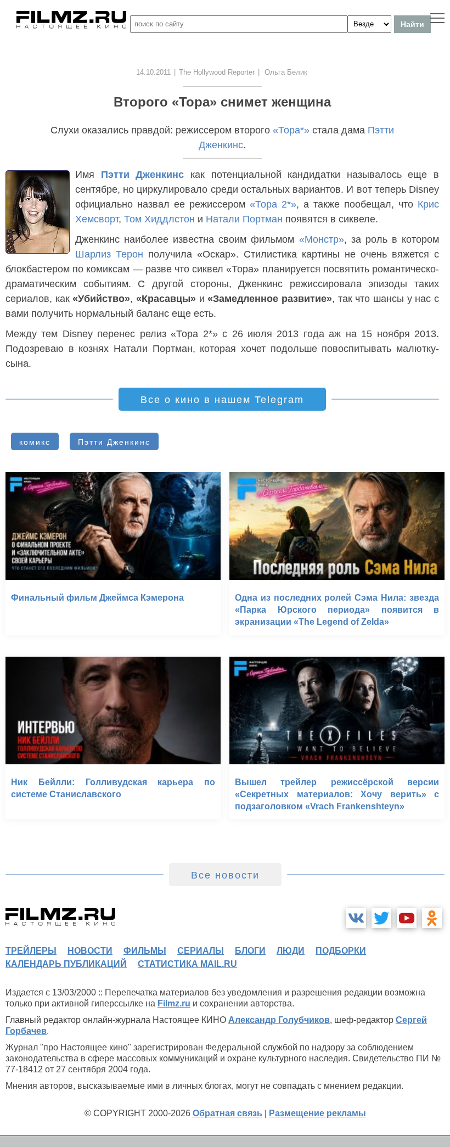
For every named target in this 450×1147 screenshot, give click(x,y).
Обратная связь (227, 1113)
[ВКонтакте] (356, 918)
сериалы (200, 950)
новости (90, 950)
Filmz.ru (174, 1003)
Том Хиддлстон (159, 219)
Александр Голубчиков (279, 1020)
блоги (250, 950)
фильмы (144, 950)
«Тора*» (291, 130)
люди (291, 950)
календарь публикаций (66, 964)
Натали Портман (244, 219)
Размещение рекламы (317, 1113)
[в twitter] (381, 918)
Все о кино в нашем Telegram (222, 399)
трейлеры (31, 950)
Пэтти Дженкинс (142, 174)
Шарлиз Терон (109, 254)
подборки (341, 950)
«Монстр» (321, 239)
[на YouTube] (407, 918)
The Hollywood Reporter (217, 72)
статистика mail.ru (187, 964)
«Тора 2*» (273, 204)
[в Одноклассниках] (432, 918)
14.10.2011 (153, 72)
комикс (34, 442)
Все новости (225, 875)
